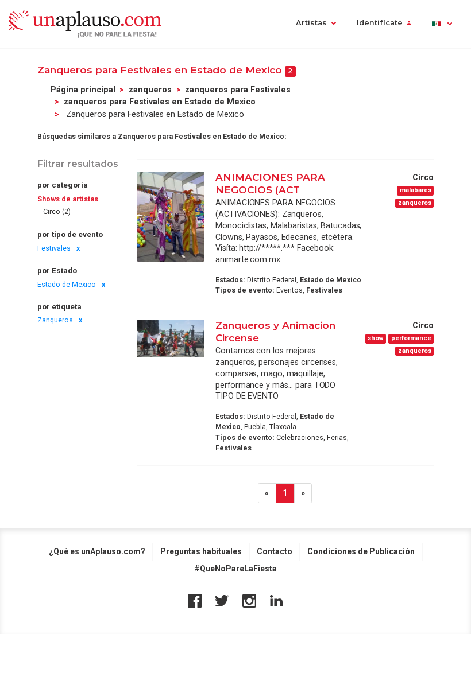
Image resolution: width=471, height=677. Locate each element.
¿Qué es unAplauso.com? (97, 551)
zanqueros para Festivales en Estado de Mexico (160, 101)
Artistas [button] (311, 22)
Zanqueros (55, 320)
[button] (441, 24)
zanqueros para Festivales (238, 89)
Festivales (54, 248)
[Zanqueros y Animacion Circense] (170, 338)
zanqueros (150, 89)
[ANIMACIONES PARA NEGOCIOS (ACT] (170, 217)
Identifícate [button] (380, 22)
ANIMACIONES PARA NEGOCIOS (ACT (270, 183)
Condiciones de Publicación (361, 551)
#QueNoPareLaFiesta (235, 568)
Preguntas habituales (201, 551)
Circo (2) (57, 212)
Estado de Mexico (66, 285)
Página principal (83, 89)
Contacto (274, 551)
